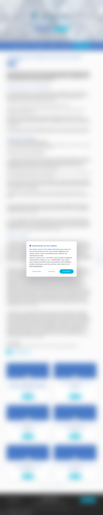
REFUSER (52, 271)
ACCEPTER (66, 271)
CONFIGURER (36, 271)
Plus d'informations (35, 266)
